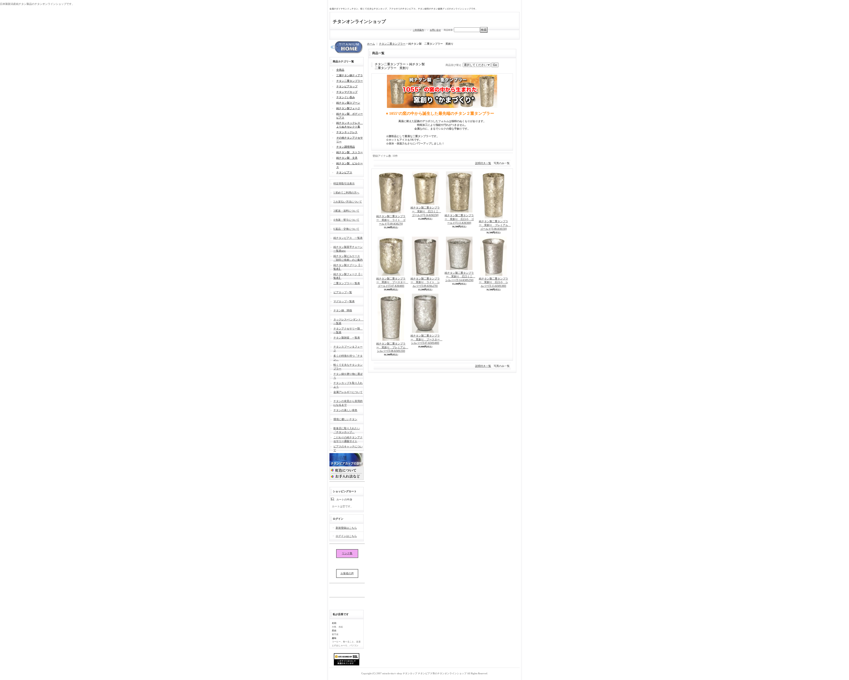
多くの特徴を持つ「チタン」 (348, 357)
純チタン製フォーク (348, 108)
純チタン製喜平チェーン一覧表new (348, 248)
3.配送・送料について (346, 210)
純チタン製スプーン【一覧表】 (348, 267)
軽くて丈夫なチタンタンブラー (348, 366)
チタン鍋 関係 (342, 310)
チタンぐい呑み (345, 97)
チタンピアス (344, 172)
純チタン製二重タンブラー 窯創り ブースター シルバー (426, 339)
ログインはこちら (346, 536)
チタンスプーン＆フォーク (348, 348)
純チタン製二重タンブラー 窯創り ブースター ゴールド (392, 282)
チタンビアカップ (347, 86)
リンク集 (347, 553)
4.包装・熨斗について (346, 219)
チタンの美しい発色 (345, 410)
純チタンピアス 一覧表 (348, 237)
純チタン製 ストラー (349, 152)
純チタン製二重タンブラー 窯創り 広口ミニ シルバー (460, 276)
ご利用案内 (418, 30)
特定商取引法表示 (344, 183)
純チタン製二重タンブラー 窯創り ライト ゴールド (390, 220)
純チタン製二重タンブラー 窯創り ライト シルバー (425, 282)
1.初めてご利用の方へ (346, 192)
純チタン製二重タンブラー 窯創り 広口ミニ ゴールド (426, 211)
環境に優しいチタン (345, 419)
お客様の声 (347, 573)
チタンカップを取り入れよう (348, 384)
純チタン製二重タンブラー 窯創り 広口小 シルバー (493, 282)
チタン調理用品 (345, 146)
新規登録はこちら (346, 527)
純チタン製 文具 (347, 157)
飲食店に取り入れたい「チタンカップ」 (346, 430)
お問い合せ (435, 30)
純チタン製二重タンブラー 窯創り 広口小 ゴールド (459, 219)
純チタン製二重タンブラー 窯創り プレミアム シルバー (392, 347)
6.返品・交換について (346, 228)
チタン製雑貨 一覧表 (346, 337)
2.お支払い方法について (347, 201)
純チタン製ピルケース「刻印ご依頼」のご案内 (348, 258)
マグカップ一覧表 (344, 301)
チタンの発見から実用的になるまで (348, 403)
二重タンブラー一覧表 (346, 283)
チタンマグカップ (347, 92)
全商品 (340, 69)
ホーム (371, 43)
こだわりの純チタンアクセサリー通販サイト (348, 439)
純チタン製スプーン (348, 102)
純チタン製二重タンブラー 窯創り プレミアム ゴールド (495, 225)
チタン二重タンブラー (349, 80)
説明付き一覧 (483, 163)
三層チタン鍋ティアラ (349, 75)
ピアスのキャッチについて (348, 448)
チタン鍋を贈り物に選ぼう (348, 375)
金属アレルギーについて (348, 392)
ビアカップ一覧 (342, 292)
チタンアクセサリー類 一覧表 (348, 330)
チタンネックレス (347, 132)
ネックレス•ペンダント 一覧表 (348, 321)
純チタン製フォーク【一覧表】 (348, 276)
